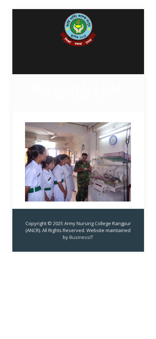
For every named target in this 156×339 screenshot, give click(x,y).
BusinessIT (81, 237)
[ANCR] (78, 42)
